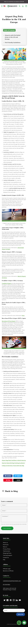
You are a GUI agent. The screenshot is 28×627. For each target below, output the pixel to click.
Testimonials (6, 551)
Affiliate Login (7, 568)
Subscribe (20, 614)
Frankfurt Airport (6, 283)
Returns (5, 547)
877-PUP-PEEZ (6, 584)
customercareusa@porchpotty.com (12, 580)
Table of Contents (9, 30)
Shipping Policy (7, 553)
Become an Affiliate (8, 571)
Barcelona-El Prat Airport (8, 321)
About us (5, 542)
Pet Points (6, 544)
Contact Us (6, 557)
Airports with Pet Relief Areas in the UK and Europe (12, 37)
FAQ (4, 559)
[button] (2, 6)
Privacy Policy (6, 549)
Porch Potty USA (12, 624)
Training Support (7, 555)
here (23, 315)
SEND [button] (18, 480)
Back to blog (11, 491)
